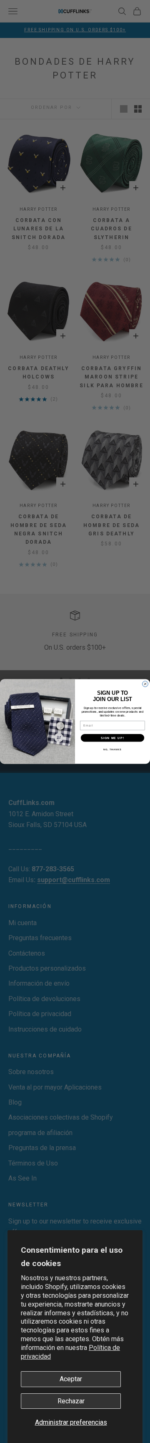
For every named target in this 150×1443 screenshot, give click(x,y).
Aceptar (71, 1379)
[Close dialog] (145, 684)
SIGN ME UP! (112, 737)
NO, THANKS (112, 749)
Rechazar (71, 1401)
